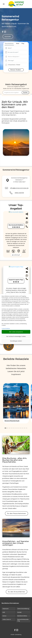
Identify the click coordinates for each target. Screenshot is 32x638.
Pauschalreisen (9, 43)
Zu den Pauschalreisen (16, 513)
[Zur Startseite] (16, 4)
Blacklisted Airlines (22, 616)
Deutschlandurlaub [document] (12, 421)
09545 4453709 (19, 192)
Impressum (6, 608)
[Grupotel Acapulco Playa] (16, 267)
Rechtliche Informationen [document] (10, 603)
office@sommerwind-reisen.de (19, 188)
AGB (4, 612)
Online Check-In (7, 619)
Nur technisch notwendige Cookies (16, 336)
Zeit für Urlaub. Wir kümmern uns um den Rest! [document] (15, 104)
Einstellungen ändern (16, 341)
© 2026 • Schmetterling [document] (16, 634)
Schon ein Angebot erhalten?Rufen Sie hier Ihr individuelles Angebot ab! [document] (16, 87)
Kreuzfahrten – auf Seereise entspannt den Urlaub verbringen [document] (15, 543)
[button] (16, 420)
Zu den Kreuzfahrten (16, 592)
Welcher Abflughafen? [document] (13, 56)
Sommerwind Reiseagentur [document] (16, 170)
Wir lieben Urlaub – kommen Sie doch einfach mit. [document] (15, 25)
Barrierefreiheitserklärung (23, 620)
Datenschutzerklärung (23, 608)
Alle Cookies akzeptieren (16, 332)
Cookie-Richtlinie (6, 328)
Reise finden (16, 70)
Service (4, 616)
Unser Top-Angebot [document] (16, 206)
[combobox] (17, 48)
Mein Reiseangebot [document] (16, 84)
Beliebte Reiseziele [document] (16, 359)
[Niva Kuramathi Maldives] (16, 212)
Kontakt (8, 36)
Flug (23, 43)
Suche (25, 92)
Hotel (17, 43)
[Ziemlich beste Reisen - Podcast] (8, 345)
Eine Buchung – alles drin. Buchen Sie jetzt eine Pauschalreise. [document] (14, 460)
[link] (16, 288)
